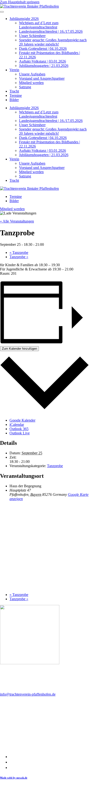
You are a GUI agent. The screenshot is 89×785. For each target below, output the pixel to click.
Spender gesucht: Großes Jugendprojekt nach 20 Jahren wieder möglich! (53, 42)
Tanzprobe (18, 253)
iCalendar (16, 425)
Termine (15, 95)
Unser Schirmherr (32, 36)
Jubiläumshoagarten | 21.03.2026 (43, 66)
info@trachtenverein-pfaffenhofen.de (28, 694)
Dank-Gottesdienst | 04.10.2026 (43, 48)
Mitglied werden (31, 83)
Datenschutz (18, 762)
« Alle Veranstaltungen (17, 221)
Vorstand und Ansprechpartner (42, 78)
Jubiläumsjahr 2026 (24, 19)
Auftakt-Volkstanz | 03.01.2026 (42, 61)
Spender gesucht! (22, 768)
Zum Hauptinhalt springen (19, 2)
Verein (14, 70)
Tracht (14, 91)
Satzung (25, 87)
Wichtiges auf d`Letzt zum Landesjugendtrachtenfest (38, 25)
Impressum (17, 757)
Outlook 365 (18, 429)
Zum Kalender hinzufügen (19, 348)
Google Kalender (22, 420)
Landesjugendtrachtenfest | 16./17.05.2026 (51, 31)
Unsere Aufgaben (32, 74)
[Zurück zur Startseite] (29, 6)
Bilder (14, 100)
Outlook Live (19, 433)
